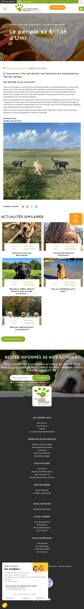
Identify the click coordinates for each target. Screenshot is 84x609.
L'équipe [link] (42, 429)
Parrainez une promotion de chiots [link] (42, 477)
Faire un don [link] (75, 221)
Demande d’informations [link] (42, 509)
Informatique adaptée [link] (42, 456)
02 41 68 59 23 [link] (9, 1)
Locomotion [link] (42, 450)
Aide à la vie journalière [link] (42, 453)
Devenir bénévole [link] (42, 490)
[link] (81, 9)
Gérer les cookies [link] (65, 566)
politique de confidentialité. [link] (35, 385)
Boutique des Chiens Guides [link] (42, 471)
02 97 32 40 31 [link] (42, 552)
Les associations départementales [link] (42, 432)
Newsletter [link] (26, 2)
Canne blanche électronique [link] (42, 447)
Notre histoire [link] (42, 423)
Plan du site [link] (52, 566)
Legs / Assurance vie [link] (42, 474)
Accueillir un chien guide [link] (42, 493)
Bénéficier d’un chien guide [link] (42, 444)
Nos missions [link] (42, 426)
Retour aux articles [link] (13, 339)
